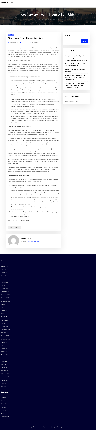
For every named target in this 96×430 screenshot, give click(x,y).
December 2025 (5, 291)
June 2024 (4, 348)
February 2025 (5, 323)
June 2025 (4, 310)
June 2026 (4, 272)
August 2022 (4, 380)
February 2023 (5, 374)
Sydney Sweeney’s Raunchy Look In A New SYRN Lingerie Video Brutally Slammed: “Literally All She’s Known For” (76, 58)
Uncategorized (5, 416)
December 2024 (5, 329)
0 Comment (35, 42)
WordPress (48, 427)
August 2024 (4, 342)
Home (38, 19)
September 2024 (5, 339)
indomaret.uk (7, 3)
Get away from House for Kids (50, 19)
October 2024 (5, 336)
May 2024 (4, 352)
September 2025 (5, 301)
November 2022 (5, 377)
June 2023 (4, 361)
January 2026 (4, 288)
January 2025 (4, 326)
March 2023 (4, 370)
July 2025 (3, 307)
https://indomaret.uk (33, 241)
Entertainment (5, 404)
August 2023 (4, 355)
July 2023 (3, 358)
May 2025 (4, 314)
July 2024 (3, 345)
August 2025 (4, 304)
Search (67, 35)
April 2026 (4, 279)
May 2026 (4, 276)
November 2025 (5, 295)
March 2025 (4, 320)
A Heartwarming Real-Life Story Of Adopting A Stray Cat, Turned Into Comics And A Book (75, 77)
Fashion (3, 407)
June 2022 (4, 383)
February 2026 (5, 285)
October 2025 (5, 298)
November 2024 (5, 333)
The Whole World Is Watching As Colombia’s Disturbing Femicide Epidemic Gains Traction (74, 85)
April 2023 (4, 367)
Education (11, 34)
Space (10, 227)
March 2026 (4, 282)
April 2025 (4, 317)
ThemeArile (65, 427)
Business (3, 397)
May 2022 (4, 386)
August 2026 (4, 266)
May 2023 (4, 364)
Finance (3, 413)
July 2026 (3, 269)
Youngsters (17, 227)
